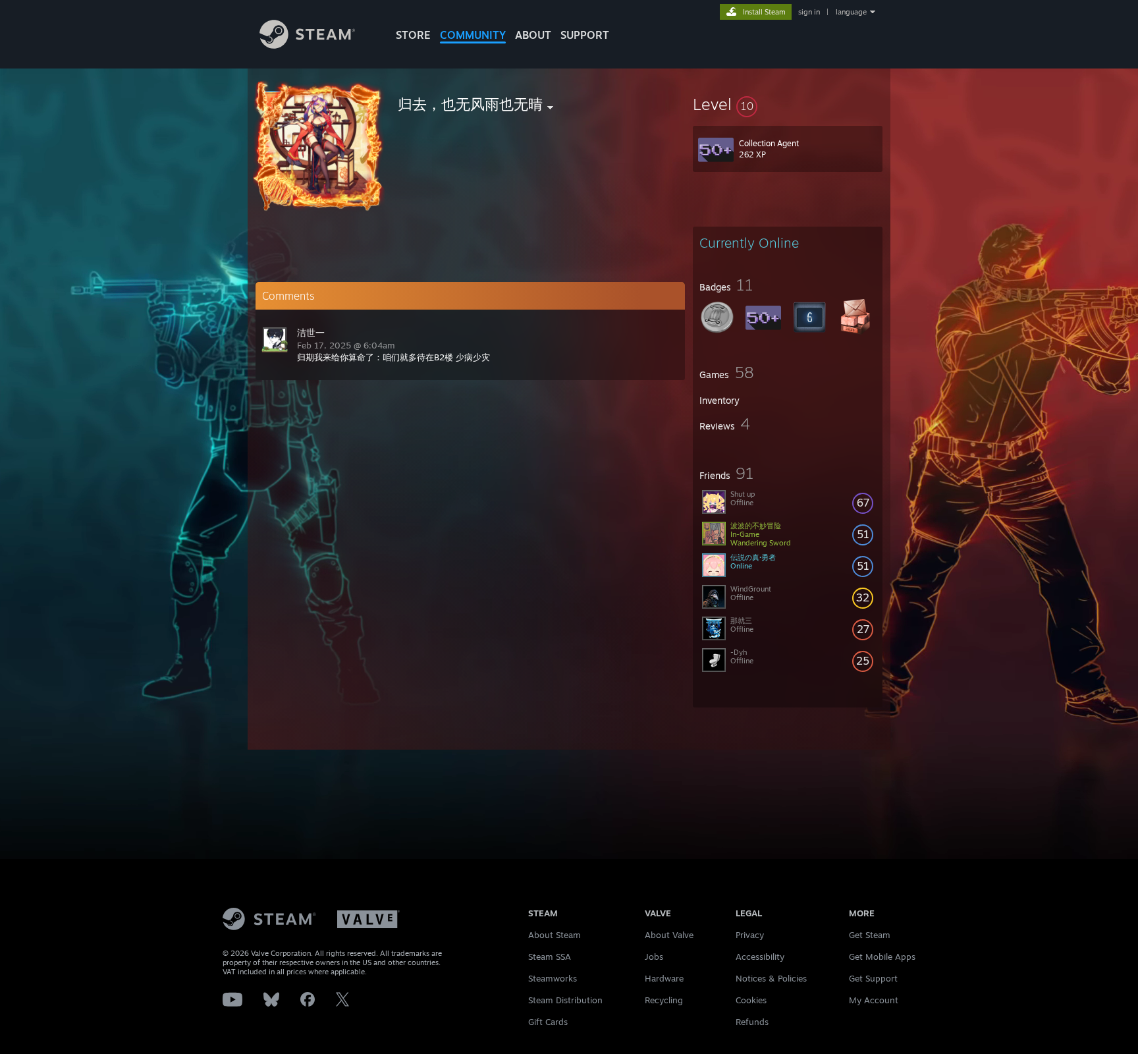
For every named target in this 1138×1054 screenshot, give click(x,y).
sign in (809, 11)
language (851, 11)
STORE (413, 35)
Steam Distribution (565, 1000)
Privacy (750, 934)
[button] (787, 104)
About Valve (669, 934)
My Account (873, 1000)
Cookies (751, 1000)
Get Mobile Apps (882, 956)
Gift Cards (548, 1021)
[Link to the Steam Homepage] (307, 45)
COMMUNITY (473, 35)
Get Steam (869, 934)
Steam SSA (549, 956)
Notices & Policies (771, 978)
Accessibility (760, 956)
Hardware (664, 978)
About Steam (554, 934)
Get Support (873, 978)
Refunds (752, 1021)
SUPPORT (584, 35)
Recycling (664, 1000)
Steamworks (552, 978)
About (533, 35)
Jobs (654, 956)
